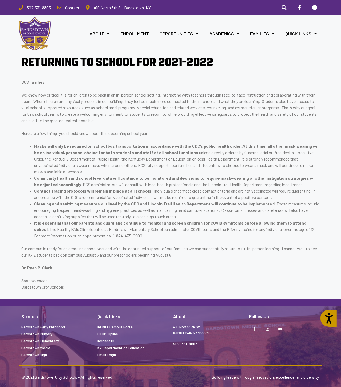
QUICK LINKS (298, 34)
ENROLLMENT (134, 34)
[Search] (284, 7)
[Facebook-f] (299, 7)
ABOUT (97, 34)
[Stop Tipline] (314, 7)
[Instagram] (267, 329)
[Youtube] (280, 329)
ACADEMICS (221, 34)
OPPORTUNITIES (176, 34)
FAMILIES (259, 34)
